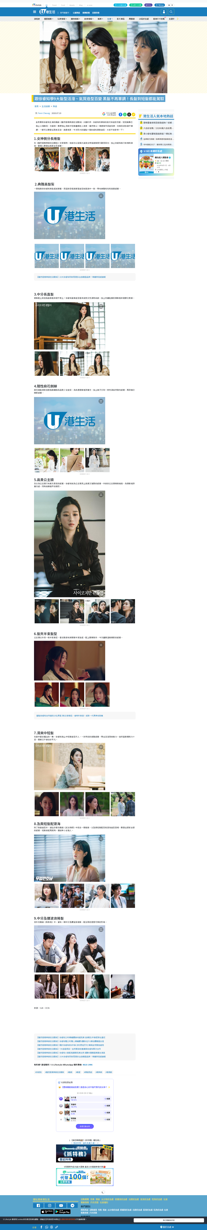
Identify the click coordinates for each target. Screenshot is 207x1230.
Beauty (72, 5)
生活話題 (46, 106)
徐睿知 (39, 1072)
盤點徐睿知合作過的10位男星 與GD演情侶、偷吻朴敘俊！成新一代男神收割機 (69, 715)
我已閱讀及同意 (169, 1220)
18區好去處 (144, 18)
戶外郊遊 (94, 1202)
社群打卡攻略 (137, 5)
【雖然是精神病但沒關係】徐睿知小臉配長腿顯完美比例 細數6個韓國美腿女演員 (70, 1052)
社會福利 (104, 1202)
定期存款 (95, 13)
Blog (81, 5)
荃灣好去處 (145, 1199)
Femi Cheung (44, 113)
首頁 (36, 106)
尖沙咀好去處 (107, 1199)
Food (63, 5)
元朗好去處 (134, 1199)
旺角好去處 (157, 1199)
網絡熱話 (88, 1072)
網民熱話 (84, 1209)
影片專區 (121, 18)
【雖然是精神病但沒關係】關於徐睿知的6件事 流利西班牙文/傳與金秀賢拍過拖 (70, 1045)
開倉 (98, 1199)
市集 (92, 1199)
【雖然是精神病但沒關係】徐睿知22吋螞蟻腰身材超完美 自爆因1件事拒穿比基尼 (70, 1037)
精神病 (99, 1072)
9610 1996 (87, 1064)
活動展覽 (85, 1199)
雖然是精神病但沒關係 (55, 1072)
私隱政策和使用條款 (67, 1219)
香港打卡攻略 (159, 18)
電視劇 (109, 1072)
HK (47, 5)
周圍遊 (132, 18)
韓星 (78, 1072)
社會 (166, 1199)
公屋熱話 (76, 13)
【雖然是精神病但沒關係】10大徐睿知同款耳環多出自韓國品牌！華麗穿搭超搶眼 (71, 276)
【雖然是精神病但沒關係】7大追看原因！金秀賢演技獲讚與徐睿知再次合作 (68, 1048)
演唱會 (37, 18)
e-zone (89, 5)
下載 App (161, 5)
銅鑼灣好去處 (121, 1199)
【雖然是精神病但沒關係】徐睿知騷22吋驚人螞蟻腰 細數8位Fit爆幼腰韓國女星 (70, 1041)
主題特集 (173, 18)
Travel (54, 5)
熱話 (55, 106)
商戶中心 (148, 5)
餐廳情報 (85, 1202)
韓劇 (70, 1072)
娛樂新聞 (86, 13)
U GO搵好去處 (121, 5)
